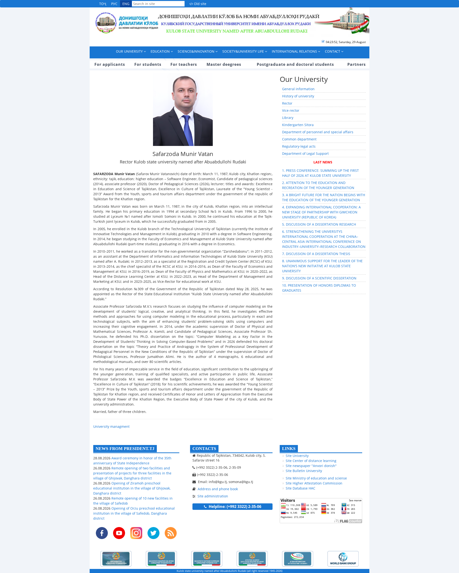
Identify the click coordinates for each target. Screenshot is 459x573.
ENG (125, 3)
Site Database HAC (300, 488)
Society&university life (243, 51)
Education (161, 51)
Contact (333, 51)
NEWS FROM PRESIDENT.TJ (125, 448)
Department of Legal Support (305, 153)
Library (287, 117)
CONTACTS (204, 448)
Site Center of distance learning (311, 460)
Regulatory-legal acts (299, 146)
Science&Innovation (196, 51)
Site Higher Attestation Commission (314, 483)
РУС (114, 3)
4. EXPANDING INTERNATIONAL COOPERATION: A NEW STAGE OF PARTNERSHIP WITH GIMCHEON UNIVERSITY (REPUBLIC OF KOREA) (321, 212)
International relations (295, 51)
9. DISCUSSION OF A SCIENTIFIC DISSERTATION (319, 278)
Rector (287, 103)
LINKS (288, 448)
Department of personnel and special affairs (317, 132)
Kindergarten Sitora (298, 124)
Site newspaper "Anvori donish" (311, 465)
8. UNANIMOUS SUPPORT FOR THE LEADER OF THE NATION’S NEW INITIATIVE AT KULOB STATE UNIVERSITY (322, 266)
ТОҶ (102, 3)
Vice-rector (290, 110)
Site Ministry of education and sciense (316, 478)
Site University (297, 455)
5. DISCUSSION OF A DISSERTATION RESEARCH (319, 224)
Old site (199, 3)
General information (298, 89)
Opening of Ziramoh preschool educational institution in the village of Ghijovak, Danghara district (131, 488)
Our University (130, 51)
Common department (299, 139)
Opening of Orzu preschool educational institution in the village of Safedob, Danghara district (134, 513)
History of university (298, 96)
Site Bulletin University (304, 470)
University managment (111, 426)
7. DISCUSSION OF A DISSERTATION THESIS (316, 253)
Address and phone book (218, 489)
